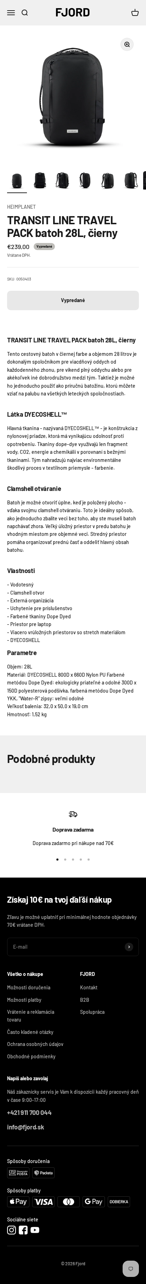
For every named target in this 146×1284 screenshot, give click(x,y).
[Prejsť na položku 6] (130, 182)
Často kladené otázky (30, 1032)
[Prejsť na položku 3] (62, 182)
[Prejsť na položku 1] (17, 182)
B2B (84, 1000)
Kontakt (88, 987)
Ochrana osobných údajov (35, 1044)
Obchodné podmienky (31, 1056)
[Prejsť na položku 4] (85, 182)
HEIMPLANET (21, 207)
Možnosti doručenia (28, 987)
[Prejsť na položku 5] (108, 182)
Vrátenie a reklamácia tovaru (30, 1016)
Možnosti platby (24, 1000)
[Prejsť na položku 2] (40, 182)
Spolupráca (92, 1012)
